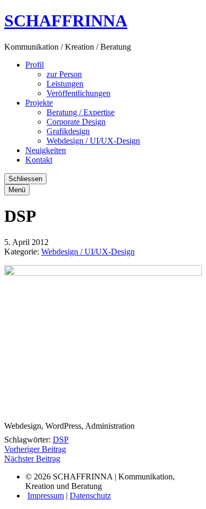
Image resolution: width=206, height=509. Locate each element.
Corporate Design (76, 121)
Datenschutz (90, 495)
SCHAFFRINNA (65, 20)
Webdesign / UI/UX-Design (93, 140)
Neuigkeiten (45, 150)
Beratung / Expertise (80, 112)
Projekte (39, 102)
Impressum (45, 495)
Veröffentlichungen (78, 93)
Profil (34, 64)
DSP (61, 439)
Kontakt (38, 159)
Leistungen (64, 83)
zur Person (64, 74)
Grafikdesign (68, 131)
